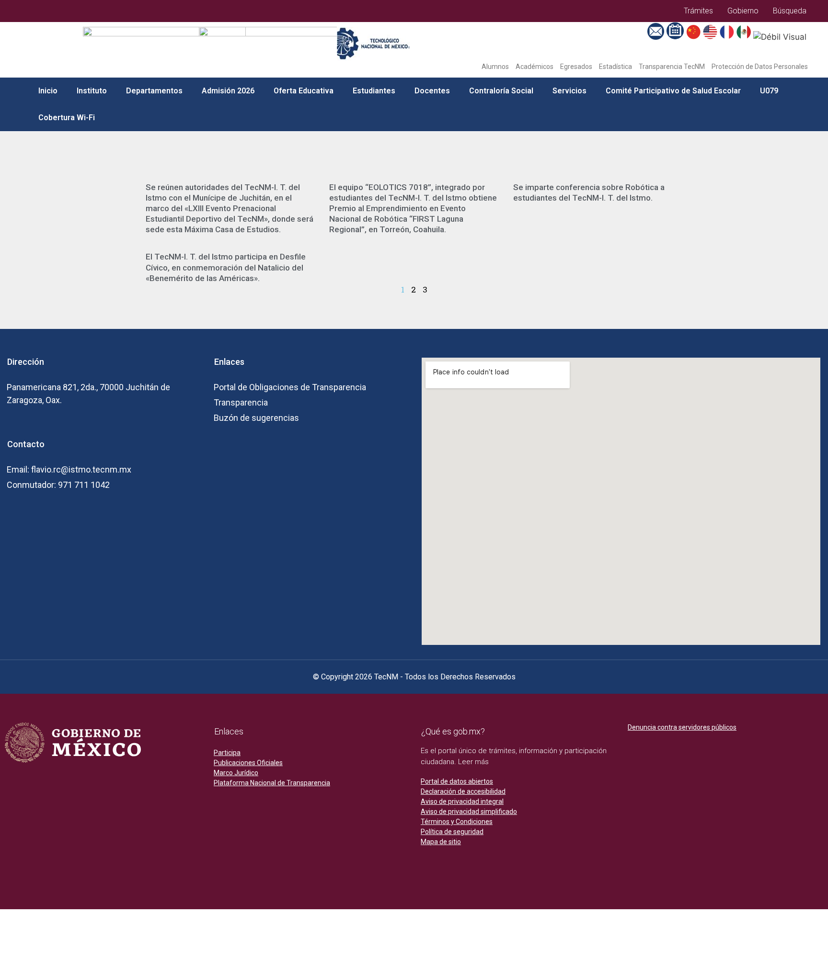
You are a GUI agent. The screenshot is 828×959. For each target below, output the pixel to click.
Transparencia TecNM (672, 66)
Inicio (48, 90)
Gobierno (743, 10)
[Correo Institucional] (657, 37)
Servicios (569, 90)
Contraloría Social (501, 90)
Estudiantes (374, 90)
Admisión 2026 (228, 90)
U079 (769, 90)
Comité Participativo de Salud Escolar (673, 90)
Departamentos (154, 90)
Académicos (534, 66)
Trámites (698, 10)
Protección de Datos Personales (760, 66)
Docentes (432, 90)
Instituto (92, 90)
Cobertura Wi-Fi (66, 117)
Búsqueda (789, 10)
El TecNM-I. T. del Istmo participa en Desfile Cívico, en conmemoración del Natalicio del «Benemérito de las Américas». (226, 267)
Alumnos (495, 66)
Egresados (576, 66)
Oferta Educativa (304, 90)
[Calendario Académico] (676, 37)
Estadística (615, 66)
